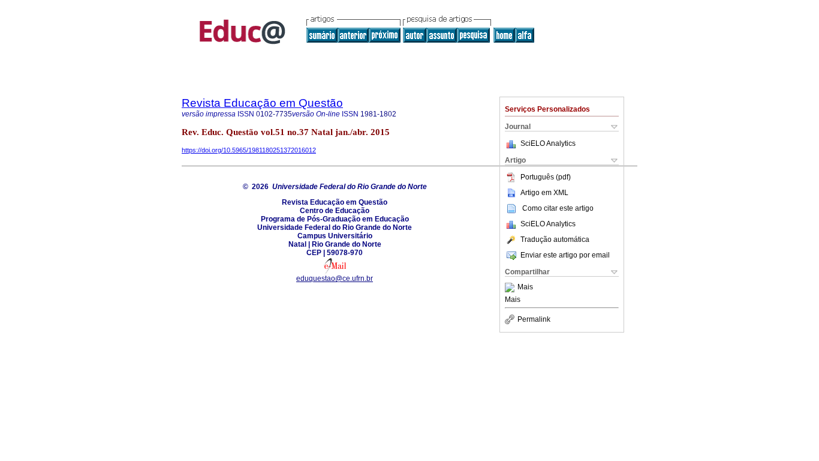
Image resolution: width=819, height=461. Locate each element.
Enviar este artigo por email (565, 255)
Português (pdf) (545, 177)
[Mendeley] (511, 287)
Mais (525, 287)
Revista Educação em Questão (262, 103)
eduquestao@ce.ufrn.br (334, 278)
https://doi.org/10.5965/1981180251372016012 (249, 150)
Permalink (533, 319)
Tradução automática (554, 239)
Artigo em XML (544, 192)
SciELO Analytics (548, 143)
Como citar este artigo (558, 208)
